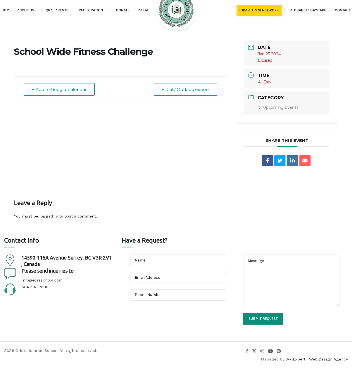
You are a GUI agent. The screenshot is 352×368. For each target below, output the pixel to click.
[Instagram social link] (262, 351)
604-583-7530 (34, 286)
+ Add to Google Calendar (59, 89)
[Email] (305, 160)
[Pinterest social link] (279, 351)
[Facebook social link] (247, 351)
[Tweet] (279, 160)
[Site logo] (176, 15)
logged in (48, 216)
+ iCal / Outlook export (185, 89)
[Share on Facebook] (267, 160)
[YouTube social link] (270, 351)
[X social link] (254, 351)
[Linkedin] (292, 160)
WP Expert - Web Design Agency (316, 359)
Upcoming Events (280, 107)
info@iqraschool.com (42, 280)
